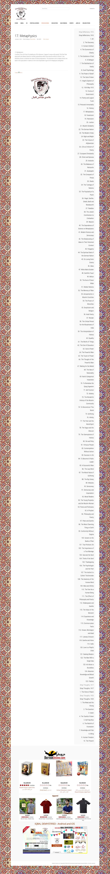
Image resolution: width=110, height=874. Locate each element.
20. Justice (90, 122)
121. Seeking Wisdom (87, 654)
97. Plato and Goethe (87, 521)
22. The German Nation (86, 129)
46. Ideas (91, 266)
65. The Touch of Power (86, 356)
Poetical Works (34, 23)
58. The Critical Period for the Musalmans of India (87, 324)
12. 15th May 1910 (88, 88)
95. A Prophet (89, 510)
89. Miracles (90, 483)
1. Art (92, 39)
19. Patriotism (89, 119)
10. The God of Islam (87, 77)
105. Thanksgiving (88, 562)
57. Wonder (90, 318)
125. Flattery (90, 681)
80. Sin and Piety (88, 441)
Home (16, 23)
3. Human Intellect (88, 46)
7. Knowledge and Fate (86, 730)
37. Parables (90, 208)
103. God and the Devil (86, 555)
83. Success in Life (88, 455)
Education (55, 23)
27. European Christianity (86, 154)
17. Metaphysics (88, 112)
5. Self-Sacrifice (89, 720)
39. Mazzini (90, 222)
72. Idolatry (90, 394)
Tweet (16, 72)
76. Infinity (90, 417)
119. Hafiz (90, 644)
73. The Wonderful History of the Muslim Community (87, 400)
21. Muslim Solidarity (87, 126)
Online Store (86, 23)
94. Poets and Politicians (86, 507)
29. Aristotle (90, 161)
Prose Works (45, 23)
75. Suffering (89, 414)
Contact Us (92, 8)
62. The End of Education (86, 345)
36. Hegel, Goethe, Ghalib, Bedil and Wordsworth (88, 201)
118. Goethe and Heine (86, 640)
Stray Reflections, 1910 (86, 35)
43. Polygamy (89, 249)
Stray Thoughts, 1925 (87, 699)
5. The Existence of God (86, 56)
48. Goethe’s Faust (88, 273)
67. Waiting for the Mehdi (86, 366)
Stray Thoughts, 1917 (87, 688)
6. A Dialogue (89, 60)
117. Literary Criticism (87, 637)
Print (44, 39)
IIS (26, 23)
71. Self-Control (89, 390)
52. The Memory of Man (86, 290)
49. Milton (90, 277)
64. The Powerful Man (86, 352)
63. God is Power (88, 349)
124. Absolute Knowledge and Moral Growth (87, 674)
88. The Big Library (88, 479)
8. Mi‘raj (91, 734)
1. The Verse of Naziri (87, 692)
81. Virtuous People (87, 445)
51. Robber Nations (87, 287)
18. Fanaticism (89, 115)
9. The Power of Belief (86, 74)
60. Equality (90, 338)
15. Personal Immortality (86, 105)
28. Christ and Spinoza (86, 157)
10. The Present (89, 741)
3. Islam (91, 713)
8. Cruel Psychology (87, 70)
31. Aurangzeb (89, 171)
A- (67, 29)
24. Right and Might (87, 136)
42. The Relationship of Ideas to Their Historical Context (86, 242)
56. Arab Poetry (89, 314)
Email (47, 39)
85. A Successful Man (87, 465)
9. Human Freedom (87, 737)
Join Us (78, 23)
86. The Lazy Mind (88, 469)
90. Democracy (89, 486)
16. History (90, 108)
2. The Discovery (88, 42)
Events (71, 23)
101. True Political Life (86, 545)
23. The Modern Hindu (86, 133)
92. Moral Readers (88, 497)
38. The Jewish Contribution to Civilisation (89, 215)
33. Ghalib (90, 181)
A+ (63, 29)
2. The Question (89, 709)
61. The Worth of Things (86, 342)
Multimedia (63, 23)
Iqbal (22, 23)
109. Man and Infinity (87, 586)
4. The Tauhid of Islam (86, 716)
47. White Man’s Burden (86, 270)
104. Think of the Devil (86, 558)
